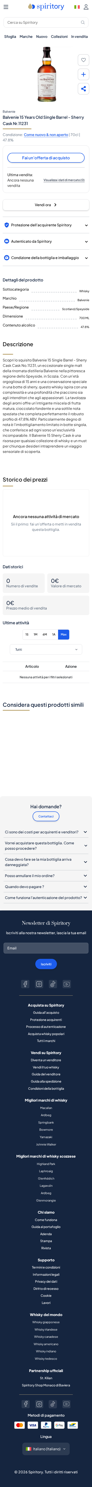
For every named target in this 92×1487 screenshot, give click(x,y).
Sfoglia (10, 36)
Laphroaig (46, 1171)
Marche (26, 36)
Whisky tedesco (46, 1358)
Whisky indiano (46, 1351)
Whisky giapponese (46, 1322)
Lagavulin (46, 1185)
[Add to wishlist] (83, 60)
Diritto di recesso (46, 1288)
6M (45, 634)
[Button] (25, 984)
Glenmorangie (46, 1200)
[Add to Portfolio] (83, 74)
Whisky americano (46, 1344)
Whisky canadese (46, 1336)
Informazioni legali (46, 1274)
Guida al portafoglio (46, 1227)
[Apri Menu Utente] (86, 7)
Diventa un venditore (46, 1060)
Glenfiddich (46, 1178)
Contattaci (46, 816)
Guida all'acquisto (46, 1012)
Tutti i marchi (46, 1041)
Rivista (46, 1248)
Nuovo (41, 36)
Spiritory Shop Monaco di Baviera (46, 1385)
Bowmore (46, 1129)
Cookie (46, 1295)
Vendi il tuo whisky (46, 1067)
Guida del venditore (46, 1074)
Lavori (46, 1303)
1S (26, 634)
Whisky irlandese (46, 1329)
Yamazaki (46, 1137)
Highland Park (46, 1164)
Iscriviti (46, 964)
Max (64, 634)
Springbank (46, 1122)
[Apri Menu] (6, 7)
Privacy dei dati (46, 1281)
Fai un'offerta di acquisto (46, 157)
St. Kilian (46, 1378)
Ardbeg (46, 1115)
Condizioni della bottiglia (46, 1088)
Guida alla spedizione (46, 1081)
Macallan (46, 1108)
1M (35, 634)
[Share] (83, 89)
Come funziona (46, 1220)
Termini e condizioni (46, 1267)
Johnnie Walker (46, 1144)
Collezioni (59, 36)
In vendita (79, 36)
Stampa (46, 1241)
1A (53, 634)
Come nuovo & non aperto (46, 134)
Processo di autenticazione (46, 1026)
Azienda (46, 1234)
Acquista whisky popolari (46, 1034)
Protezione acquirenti (46, 1020)
